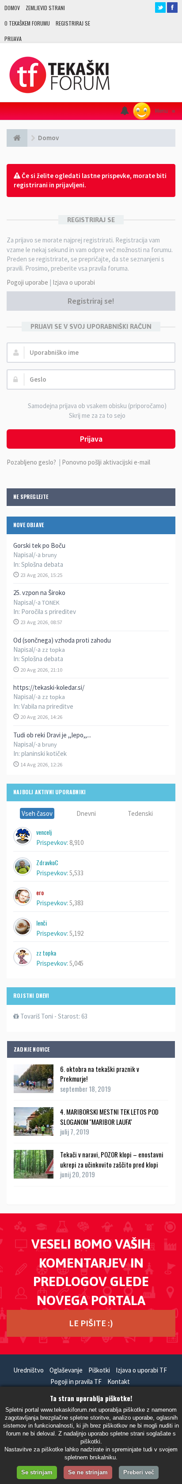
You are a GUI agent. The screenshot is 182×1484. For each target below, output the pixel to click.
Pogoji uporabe (27, 282)
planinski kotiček (44, 753)
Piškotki (99, 1370)
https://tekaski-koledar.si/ (48, 687)
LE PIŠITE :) (91, 1322)
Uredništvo (28, 1370)
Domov (12, 7)
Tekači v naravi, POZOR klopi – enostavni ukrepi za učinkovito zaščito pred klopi (111, 1159)
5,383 (76, 903)
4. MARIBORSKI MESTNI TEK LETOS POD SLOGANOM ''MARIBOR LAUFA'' (109, 1116)
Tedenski (140, 813)
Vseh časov (37, 813)
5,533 (76, 873)
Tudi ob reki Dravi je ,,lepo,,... (52, 735)
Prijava (13, 38)
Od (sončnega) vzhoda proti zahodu (62, 640)
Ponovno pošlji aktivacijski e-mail (106, 462)
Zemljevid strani (45, 7)
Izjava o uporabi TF (141, 1370)
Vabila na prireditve (47, 706)
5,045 (76, 963)
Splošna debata (42, 564)
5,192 (76, 933)
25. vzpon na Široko (39, 592)
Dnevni (86, 813)
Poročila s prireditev (48, 611)
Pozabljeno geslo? (31, 462)
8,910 (76, 842)
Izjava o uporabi (74, 282)
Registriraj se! (91, 301)
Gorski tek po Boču (39, 545)
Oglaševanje (66, 1370)
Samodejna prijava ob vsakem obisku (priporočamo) (97, 406)
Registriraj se (73, 23)
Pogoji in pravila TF (76, 1381)
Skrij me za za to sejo (97, 415)
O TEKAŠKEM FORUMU (27, 23)
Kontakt (118, 1381)
